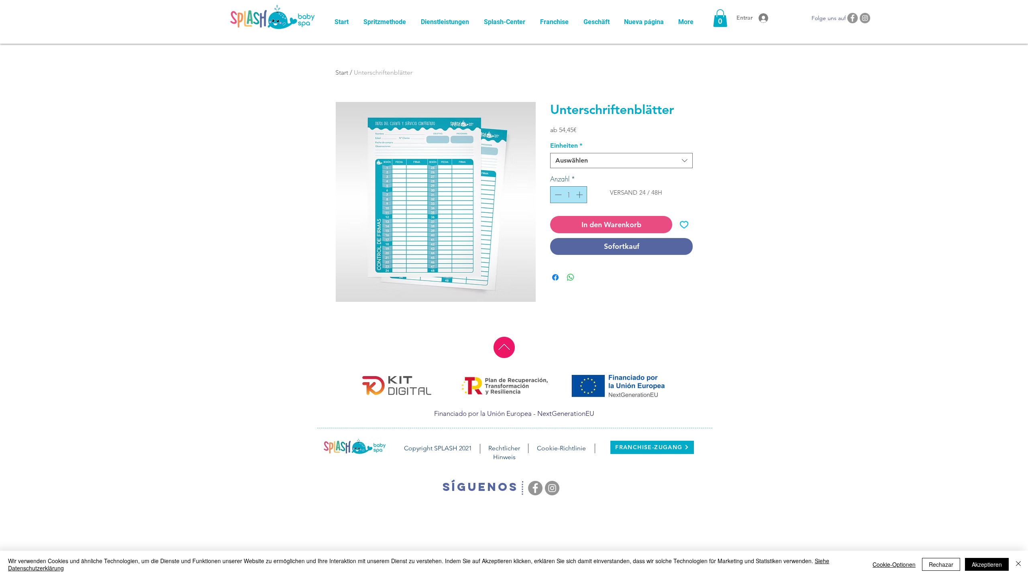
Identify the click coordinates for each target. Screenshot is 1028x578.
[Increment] (580, 195)
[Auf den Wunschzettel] (684, 224)
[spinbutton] (568, 195)
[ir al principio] (504, 347)
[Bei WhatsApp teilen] (570, 277)
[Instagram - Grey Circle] (865, 18)
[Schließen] (1018, 564)
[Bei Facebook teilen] (555, 277)
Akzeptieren (987, 564)
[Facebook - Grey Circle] (852, 18)
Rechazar (941, 564)
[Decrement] (557, 195)
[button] (720, 18)
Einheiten (566, 145)
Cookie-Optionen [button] (894, 564)
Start (341, 72)
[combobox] (621, 160)
